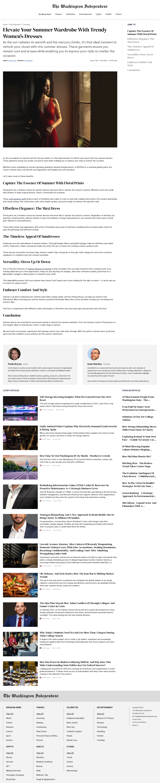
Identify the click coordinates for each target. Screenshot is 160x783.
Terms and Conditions (139, 722)
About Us (135, 725)
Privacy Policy (136, 719)
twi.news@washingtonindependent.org (144, 716)
